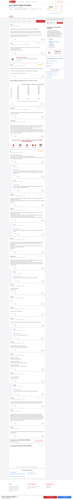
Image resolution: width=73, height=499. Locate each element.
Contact (29, 488)
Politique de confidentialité (13, 489)
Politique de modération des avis (14, 487)
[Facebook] (47, 486)
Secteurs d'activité (28, 1)
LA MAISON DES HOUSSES (52, 74)
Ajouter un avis (41, 21)
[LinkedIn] (50, 486)
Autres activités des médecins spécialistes (54, 42)
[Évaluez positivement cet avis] (11, 39)
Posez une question (39, 440)
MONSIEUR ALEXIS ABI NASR (52, 71)
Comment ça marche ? (57, 54)
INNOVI (50, 65)
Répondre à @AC (16, 169)
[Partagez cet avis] (43, 24)
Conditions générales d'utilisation (14, 486)
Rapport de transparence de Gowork (33, 486)
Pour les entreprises (59, 1)
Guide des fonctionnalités (32, 487)
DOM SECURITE (50, 73)
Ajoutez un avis (51, 497)
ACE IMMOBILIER (13, 472)
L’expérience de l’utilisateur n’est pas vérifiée (55, 13)
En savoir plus (18, 60)
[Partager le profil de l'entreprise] (62, 19)
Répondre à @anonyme (17, 333)
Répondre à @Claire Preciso (17, 276)
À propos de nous (34, 1)
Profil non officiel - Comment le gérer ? (16, 7)
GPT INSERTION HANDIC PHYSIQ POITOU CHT (18, 474)
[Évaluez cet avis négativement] (12, 39)
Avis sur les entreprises (20, 1)
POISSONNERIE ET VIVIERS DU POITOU (17, 476)
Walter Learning (49, 77)
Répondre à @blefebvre (17, 228)
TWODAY (51, 63)
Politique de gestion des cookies (14, 488)
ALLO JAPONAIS (30, 472)
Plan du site (11, 491)
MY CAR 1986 (49, 76)
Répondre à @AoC (16, 184)
